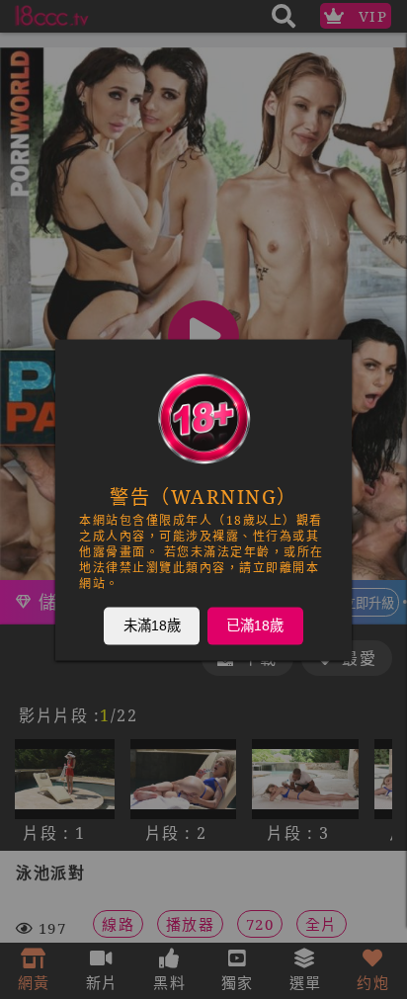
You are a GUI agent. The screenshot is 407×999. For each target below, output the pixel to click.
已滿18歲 (255, 624)
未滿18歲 (152, 624)
